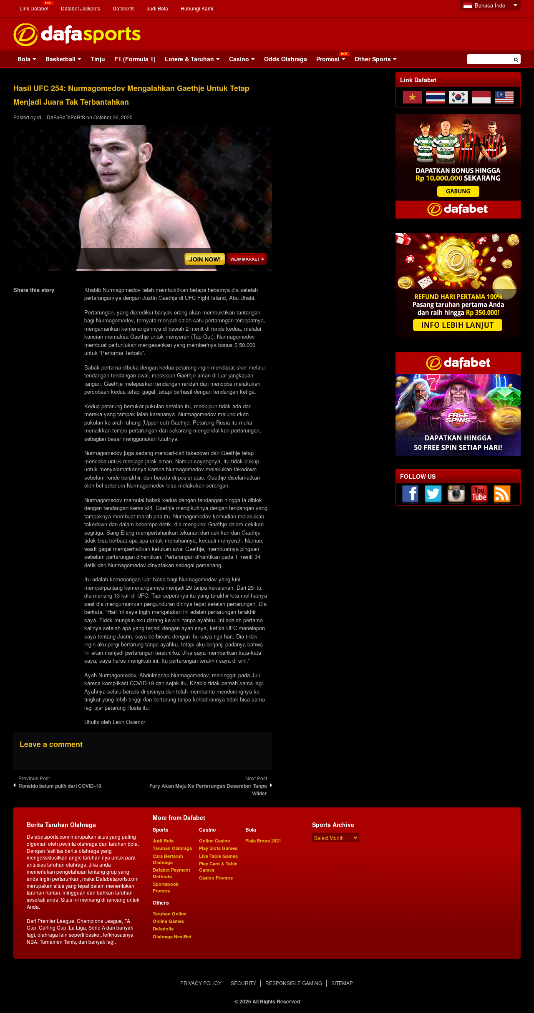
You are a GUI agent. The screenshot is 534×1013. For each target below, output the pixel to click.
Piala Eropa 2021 (263, 840)
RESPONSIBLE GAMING (293, 982)
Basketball (60, 59)
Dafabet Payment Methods (171, 873)
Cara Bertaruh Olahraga (168, 859)
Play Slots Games (218, 848)
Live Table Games (218, 856)
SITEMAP (342, 982)
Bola (24, 59)
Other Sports (373, 59)
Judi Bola (157, 8)
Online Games (168, 921)
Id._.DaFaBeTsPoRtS (61, 117)
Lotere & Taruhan (189, 59)
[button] (516, 59)
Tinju (98, 59)
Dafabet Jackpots (80, 8)
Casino (239, 59)
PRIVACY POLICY (201, 982)
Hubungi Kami (197, 8)
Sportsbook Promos (166, 887)
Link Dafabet (34, 8)
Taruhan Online (169, 913)
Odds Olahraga (285, 59)
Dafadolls (163, 928)
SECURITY (243, 982)
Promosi (328, 59)
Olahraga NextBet (172, 936)
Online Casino (214, 840)
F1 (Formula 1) (135, 59)
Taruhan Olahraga (172, 848)
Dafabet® (123, 8)
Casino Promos (216, 878)
